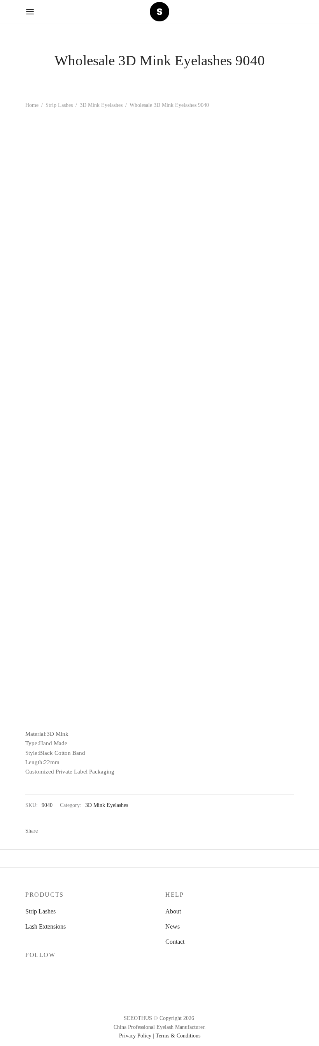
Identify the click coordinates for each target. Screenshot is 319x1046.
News (172, 926)
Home (32, 105)
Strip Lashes (59, 105)
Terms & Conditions (178, 1036)
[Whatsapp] (105, 830)
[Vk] (82, 830)
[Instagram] (47, 972)
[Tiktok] (78, 972)
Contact (174, 941)
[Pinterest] (70, 830)
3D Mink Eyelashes (101, 105)
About (173, 911)
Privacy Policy (135, 1036)
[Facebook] (46, 830)
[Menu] (30, 12)
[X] (58, 830)
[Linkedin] (93, 830)
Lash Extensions (45, 926)
